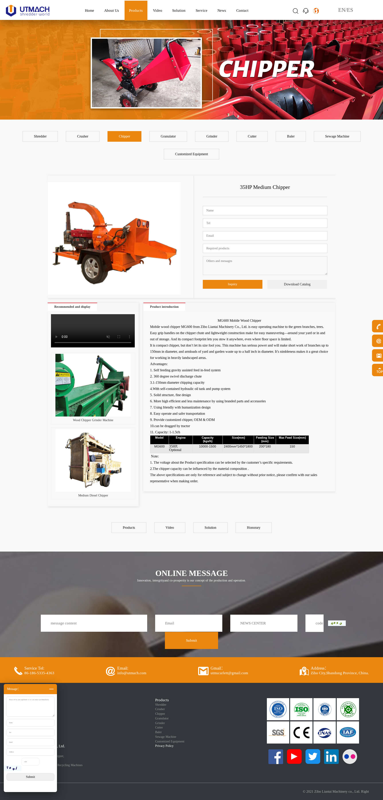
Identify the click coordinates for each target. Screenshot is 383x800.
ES (350, 10)
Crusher (160, 709)
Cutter (159, 727)
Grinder (160, 723)
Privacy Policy (164, 746)
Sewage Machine (165, 736)
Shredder (160, 704)
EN (341, 10)
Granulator (162, 718)
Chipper (160, 713)
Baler (158, 732)
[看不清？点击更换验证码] (12, 768)
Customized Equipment (169, 741)
